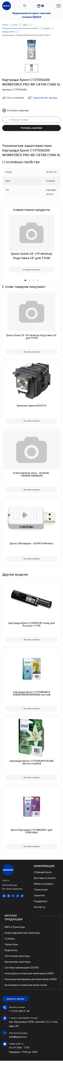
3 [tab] (34, 280)
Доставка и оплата (45, 878)
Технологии (40, 889)
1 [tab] (25, 280)
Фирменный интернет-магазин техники (31, 15)
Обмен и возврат (44, 883)
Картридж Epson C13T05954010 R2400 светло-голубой (31, 762)
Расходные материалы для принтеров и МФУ (31, 979)
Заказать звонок (15, 998)
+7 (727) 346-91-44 (19, 1011)
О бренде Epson (43, 872)
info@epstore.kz (18, 1036)
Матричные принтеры (17, 961)
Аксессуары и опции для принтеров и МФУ (29, 973)
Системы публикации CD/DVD (22, 967)
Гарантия (39, 895)
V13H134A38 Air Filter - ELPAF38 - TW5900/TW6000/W (31, 474)
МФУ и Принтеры (15, 927)
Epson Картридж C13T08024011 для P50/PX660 (31, 831)
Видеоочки (11, 950)
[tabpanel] (31, 244)
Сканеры (10, 938)
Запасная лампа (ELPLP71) (31, 405)
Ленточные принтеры (17, 956)
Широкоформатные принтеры (22, 932)
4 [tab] (38, 280)
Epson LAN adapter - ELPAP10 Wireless (31, 543)
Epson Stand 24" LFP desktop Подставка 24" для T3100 (31, 256)
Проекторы (11, 944)
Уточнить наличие (31, 128)
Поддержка (40, 901)
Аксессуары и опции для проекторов (26, 985)
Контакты (39, 907)
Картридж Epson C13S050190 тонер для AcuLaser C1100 (31, 624)
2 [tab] (29, 280)
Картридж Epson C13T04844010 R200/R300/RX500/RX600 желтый (31, 693)
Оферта (6, 880)
